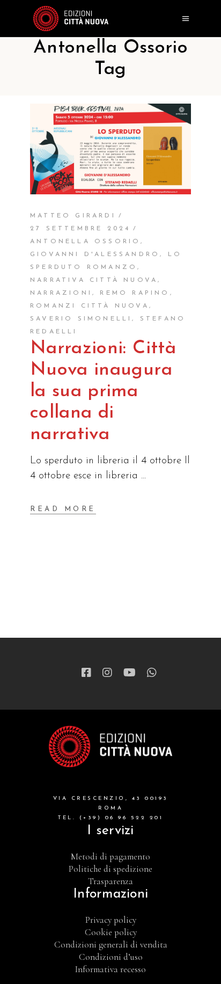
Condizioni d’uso (111, 957)
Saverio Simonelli (81, 319)
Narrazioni (61, 293)
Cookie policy (111, 932)
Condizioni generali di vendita (110, 944)
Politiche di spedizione (110, 868)
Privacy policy (110, 919)
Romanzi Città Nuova (89, 306)
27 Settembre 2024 (80, 228)
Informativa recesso (110, 969)
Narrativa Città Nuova (94, 280)
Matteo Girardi (73, 216)
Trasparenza (110, 881)
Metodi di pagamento (110, 856)
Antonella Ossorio (85, 241)
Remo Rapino (135, 293)
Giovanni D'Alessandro (95, 254)
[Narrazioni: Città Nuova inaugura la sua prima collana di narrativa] (110, 149)
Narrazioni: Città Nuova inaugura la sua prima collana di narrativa (103, 391)
